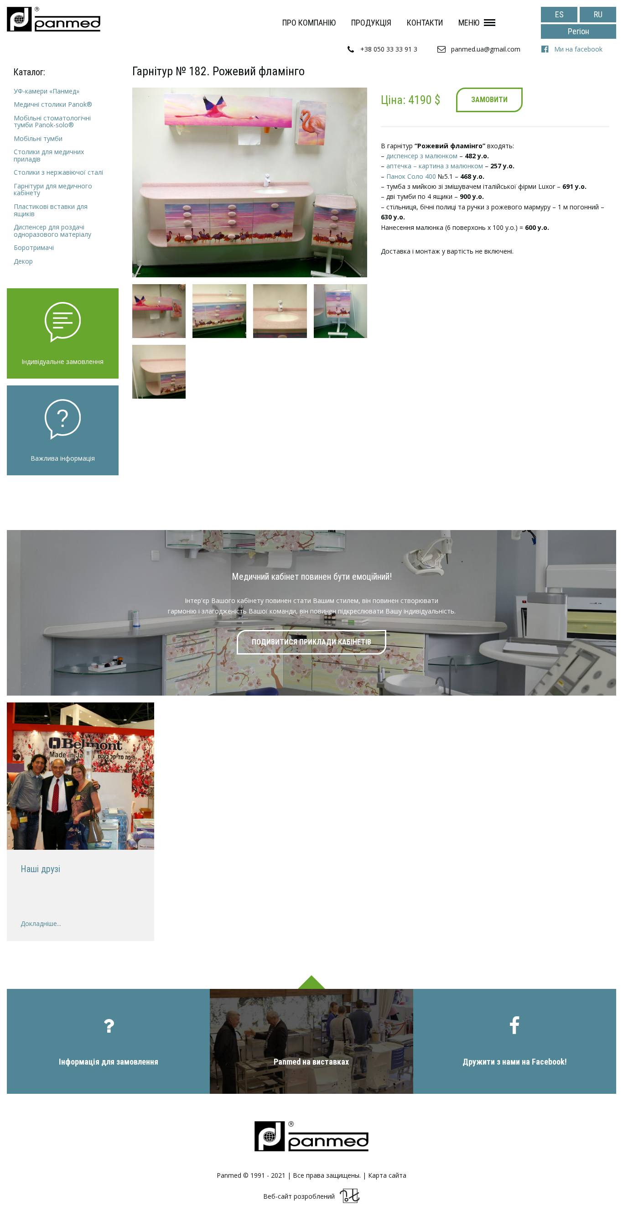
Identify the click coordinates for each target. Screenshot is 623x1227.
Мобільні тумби (38, 138)
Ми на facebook (578, 49)
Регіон (578, 31)
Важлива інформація (63, 458)
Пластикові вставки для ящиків (51, 210)
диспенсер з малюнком (421, 155)
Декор (23, 261)
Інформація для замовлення (108, 1061)
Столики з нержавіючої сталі (58, 172)
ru (598, 14)
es (559, 14)
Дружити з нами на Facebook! (514, 1061)
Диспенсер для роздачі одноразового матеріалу (52, 231)
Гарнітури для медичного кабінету (53, 190)
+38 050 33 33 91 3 (388, 49)
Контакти (425, 22)
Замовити (489, 99)
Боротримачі (34, 247)
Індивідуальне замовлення (62, 361)
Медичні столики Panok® (53, 104)
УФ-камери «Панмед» (46, 91)
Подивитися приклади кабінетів (311, 642)
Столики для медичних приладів (49, 155)
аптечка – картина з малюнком (434, 165)
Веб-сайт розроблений (299, 1196)
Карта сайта (387, 1175)
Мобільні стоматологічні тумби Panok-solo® (52, 122)
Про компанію (309, 22)
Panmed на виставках (311, 1061)
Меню (468, 22)
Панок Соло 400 (411, 176)
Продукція (371, 22)
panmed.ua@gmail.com (485, 49)
